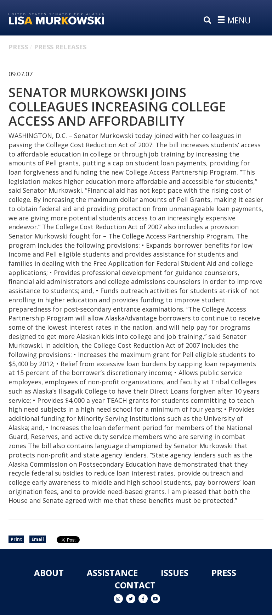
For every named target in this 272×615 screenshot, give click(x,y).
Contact (135, 585)
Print (16, 539)
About (49, 572)
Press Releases (60, 47)
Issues (174, 572)
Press (18, 47)
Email (38, 539)
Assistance (112, 572)
